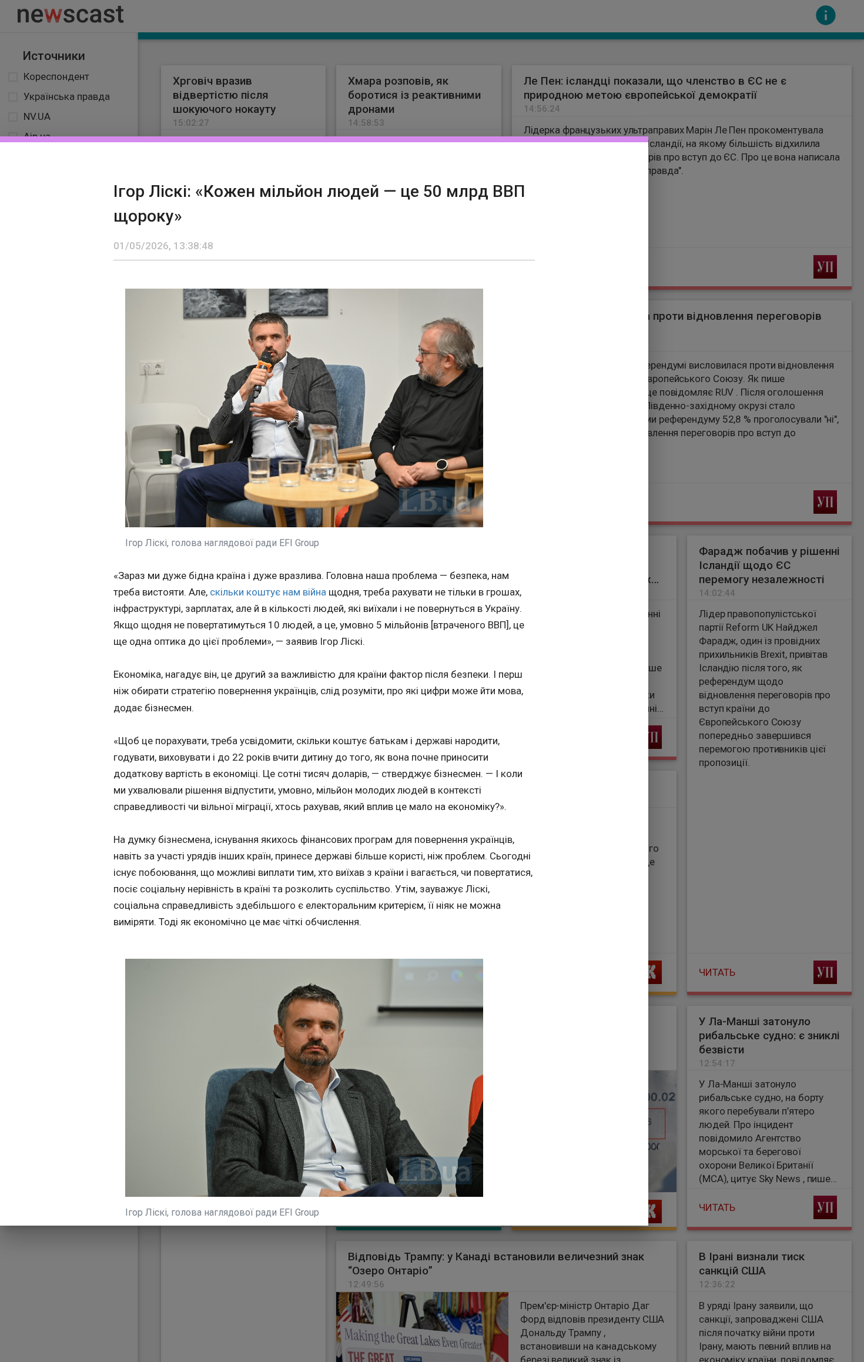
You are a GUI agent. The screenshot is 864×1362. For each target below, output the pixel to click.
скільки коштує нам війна (268, 592)
